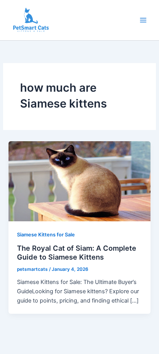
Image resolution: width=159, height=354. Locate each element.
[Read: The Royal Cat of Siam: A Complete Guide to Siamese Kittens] (79, 181)
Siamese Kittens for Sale (46, 235)
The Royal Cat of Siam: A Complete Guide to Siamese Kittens (76, 253)
